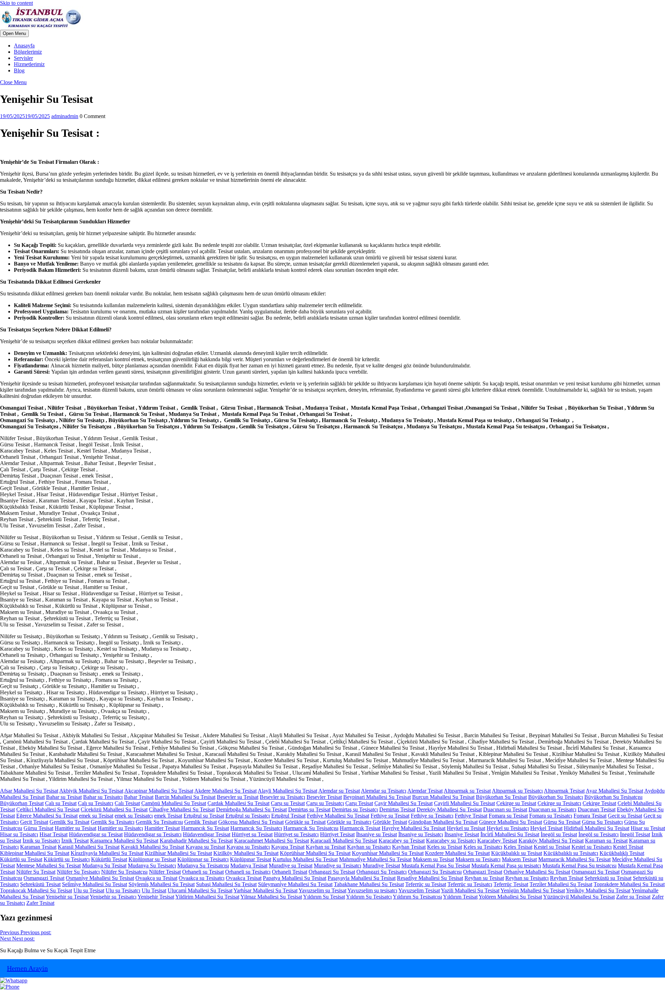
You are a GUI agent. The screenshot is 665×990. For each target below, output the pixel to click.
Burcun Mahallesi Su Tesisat (443, 797)
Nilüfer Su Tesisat (35, 872)
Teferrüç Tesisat (511, 884)
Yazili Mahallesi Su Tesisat (470, 890)
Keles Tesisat (518, 847)
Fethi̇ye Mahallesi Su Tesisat (338, 816)
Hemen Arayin (27, 968)
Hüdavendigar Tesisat (206, 834)
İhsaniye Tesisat (461, 834)
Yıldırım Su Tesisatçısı (417, 897)
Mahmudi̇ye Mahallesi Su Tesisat (375, 859)
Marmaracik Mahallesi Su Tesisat (574, 859)
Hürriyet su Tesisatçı (296, 834)
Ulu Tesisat (154, 890)
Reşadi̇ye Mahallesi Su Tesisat (430, 878)
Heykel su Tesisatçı (508, 828)
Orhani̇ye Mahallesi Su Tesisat (537, 872)
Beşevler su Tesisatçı (282, 797)
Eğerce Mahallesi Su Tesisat (47, 816)
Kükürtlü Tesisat (109, 859)
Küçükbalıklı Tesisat (622, 853)
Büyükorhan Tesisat (22, 803)
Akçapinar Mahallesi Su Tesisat (158, 791)
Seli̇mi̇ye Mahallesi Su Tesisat (94, 884)
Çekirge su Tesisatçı (559, 803)
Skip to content (16, 3)
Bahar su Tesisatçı (103, 797)
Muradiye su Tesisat (290, 865)
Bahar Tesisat (138, 797)
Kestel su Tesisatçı (591, 847)
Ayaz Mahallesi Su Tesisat (614, 791)
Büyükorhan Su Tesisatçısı (613, 797)
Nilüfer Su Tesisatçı (78, 872)
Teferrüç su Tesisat (425, 884)
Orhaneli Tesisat (289, 872)
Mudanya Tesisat (248, 865)
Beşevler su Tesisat (237, 797)
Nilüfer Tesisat (165, 872)
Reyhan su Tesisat (484, 878)
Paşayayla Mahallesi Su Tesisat (362, 878)
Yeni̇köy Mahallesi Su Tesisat (598, 890)
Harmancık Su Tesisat (205, 828)
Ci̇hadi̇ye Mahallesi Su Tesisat (182, 809)
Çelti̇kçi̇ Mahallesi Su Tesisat (47, 809)
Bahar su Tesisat (64, 797)
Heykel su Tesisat (466, 828)
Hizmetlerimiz (29, 64)
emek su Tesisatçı (134, 816)
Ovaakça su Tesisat (156, 878)
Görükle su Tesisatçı (349, 822)
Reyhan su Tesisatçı (527, 878)
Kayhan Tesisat (409, 847)
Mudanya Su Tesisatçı (152, 865)
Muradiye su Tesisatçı (337, 865)
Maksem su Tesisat (433, 859)
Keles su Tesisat (444, 847)
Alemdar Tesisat (425, 791)
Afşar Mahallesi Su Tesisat (29, 791)
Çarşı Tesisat (359, 803)
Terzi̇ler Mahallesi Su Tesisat (561, 884)
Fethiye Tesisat (471, 816)
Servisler (23, 58)
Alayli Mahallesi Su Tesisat (287, 791)
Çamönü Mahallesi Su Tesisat (173, 803)
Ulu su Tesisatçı (123, 890)
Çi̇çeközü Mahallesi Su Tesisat (114, 809)
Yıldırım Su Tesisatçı (369, 897)
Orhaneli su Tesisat (203, 872)
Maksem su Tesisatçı (477, 859)
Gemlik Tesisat (200, 822)
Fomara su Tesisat (508, 816)
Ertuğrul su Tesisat (204, 816)
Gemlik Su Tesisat (69, 822)
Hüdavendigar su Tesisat (96, 834)
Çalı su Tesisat (61, 803)
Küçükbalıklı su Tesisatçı (570, 853)
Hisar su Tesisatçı (19, 834)
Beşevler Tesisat (324, 797)
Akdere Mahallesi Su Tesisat (225, 791)
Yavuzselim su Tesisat (322, 890)
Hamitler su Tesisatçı (120, 828)
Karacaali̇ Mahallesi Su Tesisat (343, 841)
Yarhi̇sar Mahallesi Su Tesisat (265, 890)
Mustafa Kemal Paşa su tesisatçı (506, 865)
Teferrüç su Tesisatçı (469, 884)
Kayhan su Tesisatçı (369, 847)
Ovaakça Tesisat (243, 878)
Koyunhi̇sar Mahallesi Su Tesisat (388, 853)
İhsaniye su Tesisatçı (420, 834)
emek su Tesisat (96, 816)
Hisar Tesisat (53, 834)
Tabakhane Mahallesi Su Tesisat (369, 884)
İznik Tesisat (75, 841)
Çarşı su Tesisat (288, 803)
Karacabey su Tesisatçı (451, 841)
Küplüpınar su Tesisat (152, 859)
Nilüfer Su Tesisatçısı (124, 872)
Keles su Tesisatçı (482, 847)
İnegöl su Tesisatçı (598, 834)
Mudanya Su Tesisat (104, 865)
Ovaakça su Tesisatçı (201, 878)
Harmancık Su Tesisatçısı (310, 828)
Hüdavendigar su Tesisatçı (152, 834)
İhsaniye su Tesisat (376, 834)
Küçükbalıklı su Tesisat (516, 853)
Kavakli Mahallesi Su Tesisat (152, 847)
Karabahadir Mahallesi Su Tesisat (196, 841)
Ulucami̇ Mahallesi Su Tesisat (200, 890)
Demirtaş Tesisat (397, 809)
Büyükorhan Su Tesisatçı (555, 797)
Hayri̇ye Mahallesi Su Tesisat (413, 828)
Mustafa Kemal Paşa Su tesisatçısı (579, 865)
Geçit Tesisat (34, 822)
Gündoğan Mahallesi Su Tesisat (443, 822)
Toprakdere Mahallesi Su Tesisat (629, 884)
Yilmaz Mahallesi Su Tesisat (271, 897)
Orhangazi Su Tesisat (332, 872)
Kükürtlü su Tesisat (21, 859)
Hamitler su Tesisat (75, 828)
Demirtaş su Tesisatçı (355, 809)
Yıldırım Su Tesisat (324, 897)
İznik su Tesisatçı (41, 841)
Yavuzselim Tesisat (419, 890)
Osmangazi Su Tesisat (595, 872)
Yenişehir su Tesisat (67, 897)
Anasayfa (24, 45)
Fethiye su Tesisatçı (432, 816)
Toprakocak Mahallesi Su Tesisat (36, 890)
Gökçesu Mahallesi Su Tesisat (251, 822)
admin (64, 116)
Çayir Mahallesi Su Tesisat (403, 803)
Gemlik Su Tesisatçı (112, 822)
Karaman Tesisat (38, 847)
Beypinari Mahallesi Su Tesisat (377, 797)
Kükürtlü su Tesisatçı (67, 859)
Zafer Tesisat (40, 903)
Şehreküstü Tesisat (40, 884)
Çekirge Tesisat (599, 803)
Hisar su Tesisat (648, 828)
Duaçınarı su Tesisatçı (552, 809)
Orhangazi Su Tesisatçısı (435, 872)
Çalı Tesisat (127, 803)
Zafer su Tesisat (633, 897)
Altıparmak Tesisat (564, 791)
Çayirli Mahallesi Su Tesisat (464, 803)
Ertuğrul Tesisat (288, 816)
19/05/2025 (25, 116)
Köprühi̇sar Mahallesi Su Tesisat (315, 853)
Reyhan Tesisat (566, 878)
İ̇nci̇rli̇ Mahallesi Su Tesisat (509, 834)
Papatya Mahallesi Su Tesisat (294, 878)
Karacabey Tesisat (497, 841)
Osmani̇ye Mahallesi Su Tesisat (100, 878)
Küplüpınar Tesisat (250, 859)
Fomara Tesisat (590, 816)
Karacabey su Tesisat (402, 841)
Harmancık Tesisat (360, 828)
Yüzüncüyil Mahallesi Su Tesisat (579, 897)
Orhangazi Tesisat (482, 872)
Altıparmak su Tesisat (467, 791)
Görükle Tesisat (390, 822)
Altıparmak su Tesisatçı (517, 791)
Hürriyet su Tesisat (252, 834)
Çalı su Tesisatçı (95, 803)
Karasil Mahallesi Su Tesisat (88, 847)
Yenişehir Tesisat (156, 897)
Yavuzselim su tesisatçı (372, 890)
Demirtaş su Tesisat (309, 809)
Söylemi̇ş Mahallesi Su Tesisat (161, 884)
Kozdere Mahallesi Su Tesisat (457, 853)
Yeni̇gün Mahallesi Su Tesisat (532, 890)
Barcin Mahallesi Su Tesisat (185, 797)
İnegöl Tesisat (635, 834)
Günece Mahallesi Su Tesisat (510, 822)
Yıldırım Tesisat (460, 897)
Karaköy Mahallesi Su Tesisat (551, 841)
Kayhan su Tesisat (326, 847)
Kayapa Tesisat (287, 847)
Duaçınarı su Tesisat (505, 809)
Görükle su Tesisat (305, 822)
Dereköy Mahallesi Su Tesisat (449, 809)
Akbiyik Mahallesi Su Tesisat (91, 791)
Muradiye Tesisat (381, 865)
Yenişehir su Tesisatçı (113, 897)
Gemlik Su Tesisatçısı (159, 822)
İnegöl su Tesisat (559, 834)
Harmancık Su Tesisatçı (256, 828)
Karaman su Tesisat (606, 841)
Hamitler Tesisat (162, 828)
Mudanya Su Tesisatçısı (203, 865)
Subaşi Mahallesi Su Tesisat (226, 884)
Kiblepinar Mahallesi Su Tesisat (34, 853)
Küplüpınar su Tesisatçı (203, 859)
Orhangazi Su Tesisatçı (381, 872)
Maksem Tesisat (519, 859)
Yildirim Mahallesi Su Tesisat (207, 897)
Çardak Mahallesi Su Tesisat (238, 803)
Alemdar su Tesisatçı (383, 791)
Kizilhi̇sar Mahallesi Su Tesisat (178, 853)
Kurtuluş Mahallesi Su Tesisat (305, 859)
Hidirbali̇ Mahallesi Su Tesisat (596, 828)
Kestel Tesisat (628, 847)
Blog (19, 70)
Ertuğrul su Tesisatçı (247, 816)
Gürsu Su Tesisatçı (602, 822)
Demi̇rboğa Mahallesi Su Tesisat (251, 809)
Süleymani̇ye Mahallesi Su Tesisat (295, 884)
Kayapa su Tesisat (205, 847)
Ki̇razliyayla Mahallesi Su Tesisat (107, 853)
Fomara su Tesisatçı (550, 816)
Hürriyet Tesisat (337, 834)
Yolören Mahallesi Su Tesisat (510, 897)
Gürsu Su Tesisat (561, 822)
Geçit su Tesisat (625, 816)
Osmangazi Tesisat (44, 878)
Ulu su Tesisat (88, 890)
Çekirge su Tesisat (516, 803)
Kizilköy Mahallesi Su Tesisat (245, 853)
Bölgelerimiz (28, 52)
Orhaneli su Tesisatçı (248, 872)
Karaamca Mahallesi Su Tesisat (124, 841)
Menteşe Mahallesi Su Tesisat (48, 865)
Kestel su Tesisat (552, 847)
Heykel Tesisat (546, 828)
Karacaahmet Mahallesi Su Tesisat (271, 841)
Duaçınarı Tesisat (596, 809)
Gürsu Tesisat (38, 828)
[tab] (14, 33)
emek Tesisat (168, 816)
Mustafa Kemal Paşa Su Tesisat (435, 865)
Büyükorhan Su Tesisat (501, 797)
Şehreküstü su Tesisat (608, 878)
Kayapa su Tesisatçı (248, 847)
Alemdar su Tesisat (339, 791)
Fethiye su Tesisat (390, 816)
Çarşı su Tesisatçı (325, 803)
